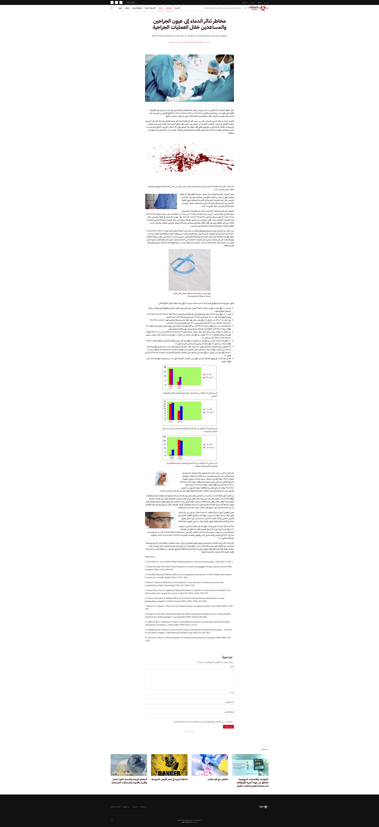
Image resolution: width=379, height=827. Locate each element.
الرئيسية (266, 2)
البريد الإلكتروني (229, 702)
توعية (120, 8)
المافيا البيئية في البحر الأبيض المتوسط (170, 779)
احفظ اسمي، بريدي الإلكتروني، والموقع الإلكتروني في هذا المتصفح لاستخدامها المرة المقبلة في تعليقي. (203, 722)
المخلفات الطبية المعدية (188, 42)
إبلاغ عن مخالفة (131, 2)
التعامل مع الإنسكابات (217, 779)
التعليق (232, 666)
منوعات (127, 8)
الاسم (231, 692)
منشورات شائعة (264, 749)
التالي (186, 731)
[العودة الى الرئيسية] (258, 8)
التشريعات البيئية (150, 8)
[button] (112, 8)
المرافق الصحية (137, 8)
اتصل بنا (252, 2)
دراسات (160, 8)
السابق (192, 731)
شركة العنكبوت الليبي (187, 822)
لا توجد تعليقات (172, 42)
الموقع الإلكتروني (229, 712)
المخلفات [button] (169, 8)
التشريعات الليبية (115, 807)
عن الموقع (245, 2)
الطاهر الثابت (198, 42)
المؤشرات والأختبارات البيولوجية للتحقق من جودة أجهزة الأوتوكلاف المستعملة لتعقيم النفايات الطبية (252, 783)
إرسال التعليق (228, 727)
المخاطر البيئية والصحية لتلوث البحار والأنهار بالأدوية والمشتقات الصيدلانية (129, 781)
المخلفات (259, 2)
